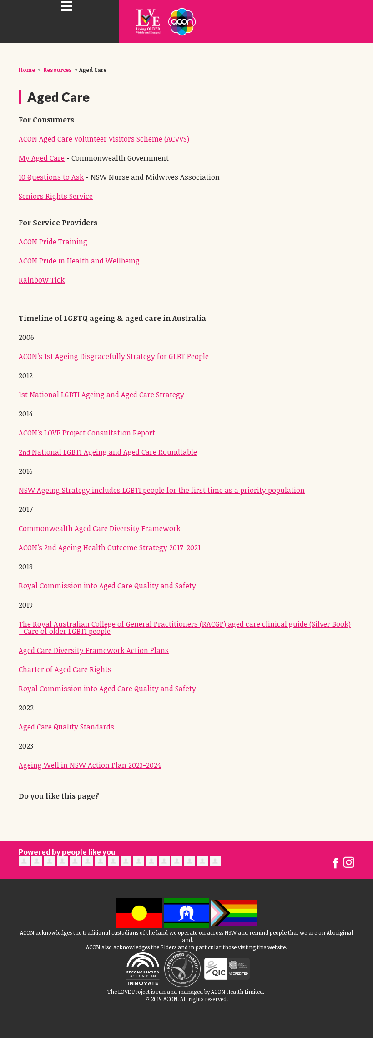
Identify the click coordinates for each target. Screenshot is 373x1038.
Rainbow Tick (42, 280)
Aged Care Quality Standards (66, 727)
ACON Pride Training (53, 242)
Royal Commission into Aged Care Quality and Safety (107, 586)
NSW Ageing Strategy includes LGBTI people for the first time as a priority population (162, 490)
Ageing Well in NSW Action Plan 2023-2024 (90, 765)
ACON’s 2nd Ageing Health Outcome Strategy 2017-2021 (110, 547)
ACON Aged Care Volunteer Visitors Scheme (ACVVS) (104, 139)
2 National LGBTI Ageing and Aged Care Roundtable (108, 452)
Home (27, 69)
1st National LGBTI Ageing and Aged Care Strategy (101, 395)
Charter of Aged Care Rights (65, 669)
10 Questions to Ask (51, 177)
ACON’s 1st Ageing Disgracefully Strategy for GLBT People (114, 356)
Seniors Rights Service (56, 196)
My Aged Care (42, 158)
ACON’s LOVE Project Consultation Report (87, 433)
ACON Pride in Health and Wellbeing (79, 261)
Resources (58, 69)
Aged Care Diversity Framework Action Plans (94, 650)
